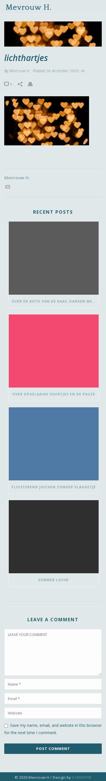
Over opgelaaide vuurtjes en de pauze (53, 394)
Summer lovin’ (54, 579)
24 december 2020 (62, 70)
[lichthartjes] (53, 34)
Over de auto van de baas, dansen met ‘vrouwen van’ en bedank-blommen (55, 301)
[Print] (33, 83)
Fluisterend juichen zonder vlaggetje (54, 487)
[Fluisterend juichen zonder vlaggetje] (54, 443)
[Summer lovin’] (54, 536)
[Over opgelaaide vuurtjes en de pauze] (54, 351)
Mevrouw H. (20, 70)
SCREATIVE (82, 777)
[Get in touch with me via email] (7, 187)
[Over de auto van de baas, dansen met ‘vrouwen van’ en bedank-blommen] (54, 258)
